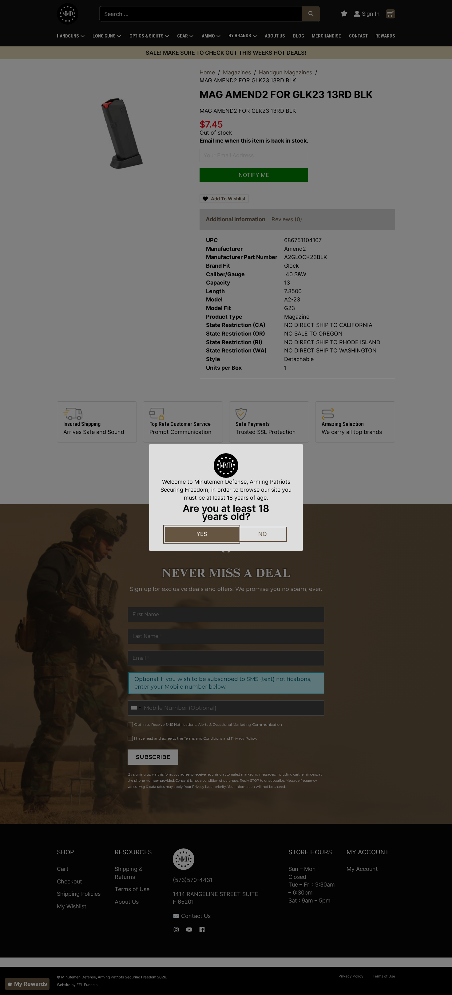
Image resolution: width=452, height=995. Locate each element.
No (262, 534)
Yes (201, 534)
